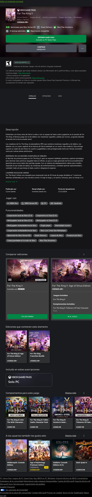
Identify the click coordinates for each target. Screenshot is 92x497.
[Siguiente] (83, 254)
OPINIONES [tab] (46, 96)
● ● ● (82, 48)
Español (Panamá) (7, 487)
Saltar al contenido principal (11, 1)
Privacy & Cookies (54, 492)
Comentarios (82, 478)
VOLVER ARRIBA (27, 316)
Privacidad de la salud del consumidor (15, 492)
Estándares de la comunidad (11, 481)
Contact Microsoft (39, 492)
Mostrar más (10, 181)
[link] (16, 346)
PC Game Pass (6, 478)
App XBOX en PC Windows (44, 478)
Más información (24, 73)
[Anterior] (79, 254)
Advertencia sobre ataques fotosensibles (40, 481)
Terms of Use (68, 492)
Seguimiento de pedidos (35, 484)
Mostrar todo (70, 393)
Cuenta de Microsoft (66, 481)
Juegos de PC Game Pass (22, 478)
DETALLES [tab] (32, 96)
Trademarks (78, 492)
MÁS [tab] (60, 96)
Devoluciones (18, 484)
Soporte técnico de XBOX (66, 478)
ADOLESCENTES (21, 62)
